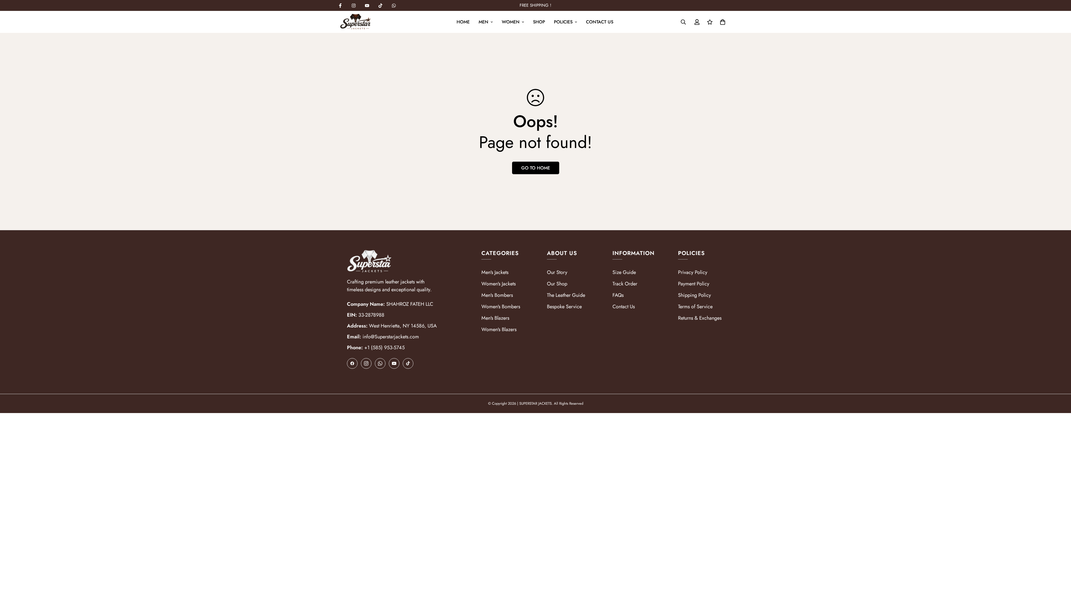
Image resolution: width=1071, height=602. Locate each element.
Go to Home (535, 168)
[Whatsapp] (394, 5)
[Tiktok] (380, 5)
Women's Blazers (499, 329)
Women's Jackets (498, 283)
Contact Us (599, 22)
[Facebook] (340, 5)
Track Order (624, 283)
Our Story (557, 272)
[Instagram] (353, 5)
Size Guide (624, 272)
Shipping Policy (694, 295)
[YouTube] (394, 363)
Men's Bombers (497, 295)
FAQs (618, 295)
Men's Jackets (494, 272)
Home (463, 22)
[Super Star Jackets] (355, 22)
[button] (722, 22)
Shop (539, 22)
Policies (563, 22)
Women (511, 22)
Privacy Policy (692, 272)
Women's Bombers (500, 306)
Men (483, 22)
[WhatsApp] (380, 363)
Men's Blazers (495, 318)
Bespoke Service (564, 306)
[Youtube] (367, 5)
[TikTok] (408, 363)
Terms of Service (695, 306)
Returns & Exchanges (700, 318)
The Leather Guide (566, 295)
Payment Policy (693, 283)
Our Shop (557, 283)
